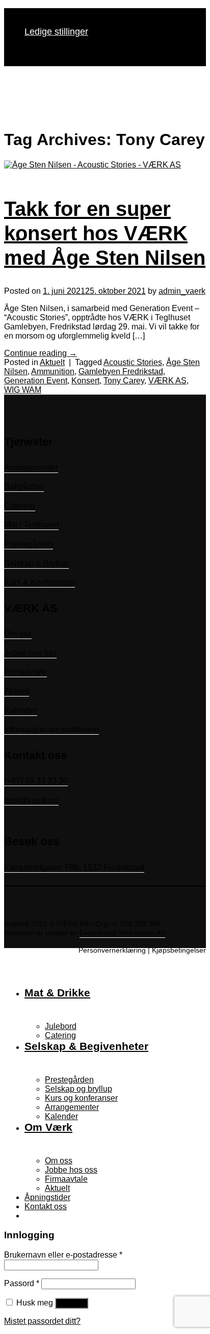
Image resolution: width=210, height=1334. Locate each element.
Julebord (60, 1026)
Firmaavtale (25, 672)
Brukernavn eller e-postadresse (63, 1254)
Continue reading (40, 353)
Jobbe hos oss (30, 653)
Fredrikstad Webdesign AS (122, 933)
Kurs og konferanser (81, 1098)
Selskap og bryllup (78, 1089)
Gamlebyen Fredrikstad (120, 371)
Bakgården (24, 486)
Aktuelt (52, 362)
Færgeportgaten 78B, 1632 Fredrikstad (74, 867)
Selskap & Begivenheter (86, 1046)
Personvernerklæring (112, 950)
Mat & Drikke (57, 992)
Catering (19, 506)
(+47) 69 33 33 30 (36, 780)
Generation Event (35, 380)
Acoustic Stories (132, 362)
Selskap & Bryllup (36, 563)
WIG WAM (22, 389)
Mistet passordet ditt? (42, 1321)
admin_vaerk (182, 291)
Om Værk (48, 1127)
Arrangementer (31, 467)
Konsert (85, 380)
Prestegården (28, 544)
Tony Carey (123, 380)
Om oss (18, 633)
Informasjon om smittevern (51, 729)
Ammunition (52, 371)
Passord (21, 1283)
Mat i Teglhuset (31, 524)
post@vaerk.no (31, 800)
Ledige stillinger (56, 31)
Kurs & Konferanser (39, 582)
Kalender (20, 710)
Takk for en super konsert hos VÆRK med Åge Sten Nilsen (104, 233)
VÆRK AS (167, 380)
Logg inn (71, 1303)
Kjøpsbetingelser (179, 950)
